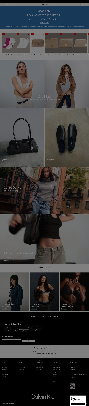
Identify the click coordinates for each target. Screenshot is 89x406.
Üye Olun (77, 404)
